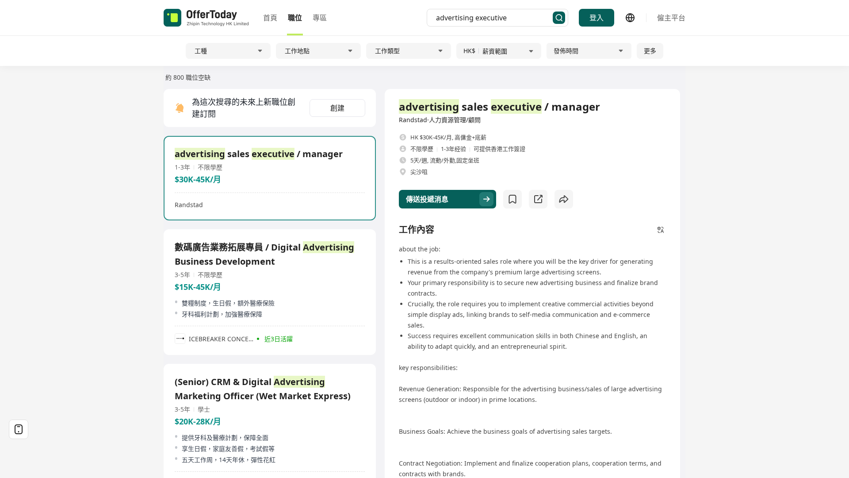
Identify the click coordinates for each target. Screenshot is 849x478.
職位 (295, 18)
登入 (596, 18)
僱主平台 (671, 18)
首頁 (270, 18)
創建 (337, 108)
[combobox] (494, 17)
